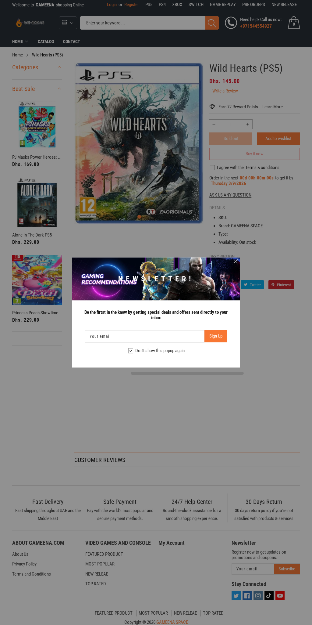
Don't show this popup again (160, 351)
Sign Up (215, 336)
